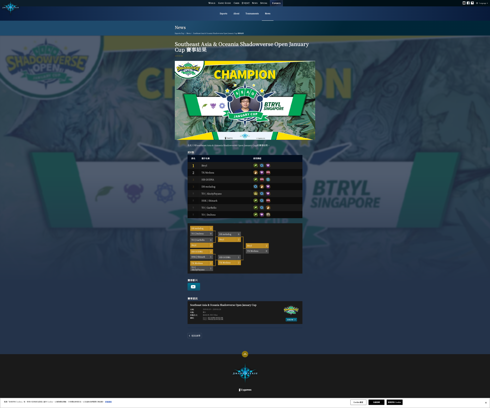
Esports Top (179, 33)
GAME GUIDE (224, 3)
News (267, 13)
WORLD (211, 3)
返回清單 (195, 335)
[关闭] (486, 402)
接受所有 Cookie (394, 402)
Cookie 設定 (358, 402)
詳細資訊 (108, 401)
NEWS (255, 3)
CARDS (236, 3)
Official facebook (468, 3)
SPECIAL (263, 3)
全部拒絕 (376, 402)
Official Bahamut (472, 3)
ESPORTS (276, 2)
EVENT (246, 3)
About (236, 13)
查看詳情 (290, 320)
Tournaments (252, 13)
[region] (245, 403)
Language (482, 3)
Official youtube (464, 3)
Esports (223, 13)
